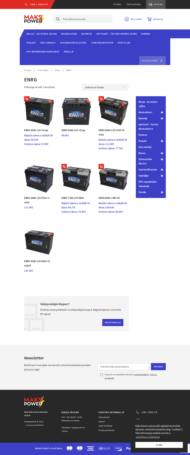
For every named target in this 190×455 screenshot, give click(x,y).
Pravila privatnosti (106, 430)
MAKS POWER (34, 19)
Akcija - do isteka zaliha (147, 104)
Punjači (31, 42)
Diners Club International (104, 448)
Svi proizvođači (150, 60)
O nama (117, 4)
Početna (27, 70)
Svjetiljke (124, 42)
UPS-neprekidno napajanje (42, 51)
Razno (141, 153)
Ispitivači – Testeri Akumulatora (116, 33)
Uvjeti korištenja (105, 426)
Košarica (158, 19)
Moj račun (136, 19)
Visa (90, 448)
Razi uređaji (48, 42)
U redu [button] (159, 444)
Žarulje (69, 51)
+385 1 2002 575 (39, 4)
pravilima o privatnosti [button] (148, 437)
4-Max (57, 70)
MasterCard (69, 448)
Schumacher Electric (73, 42)
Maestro (80, 448)
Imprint (102, 421)
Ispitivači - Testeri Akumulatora (148, 126)
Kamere (145, 33)
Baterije (86, 33)
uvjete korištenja (141, 374)
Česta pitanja (133, 4)
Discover (118, 448)
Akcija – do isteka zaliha (41, 33)
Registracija (113, 322)
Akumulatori (69, 33)
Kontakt (158, 4)
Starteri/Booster (102, 42)
